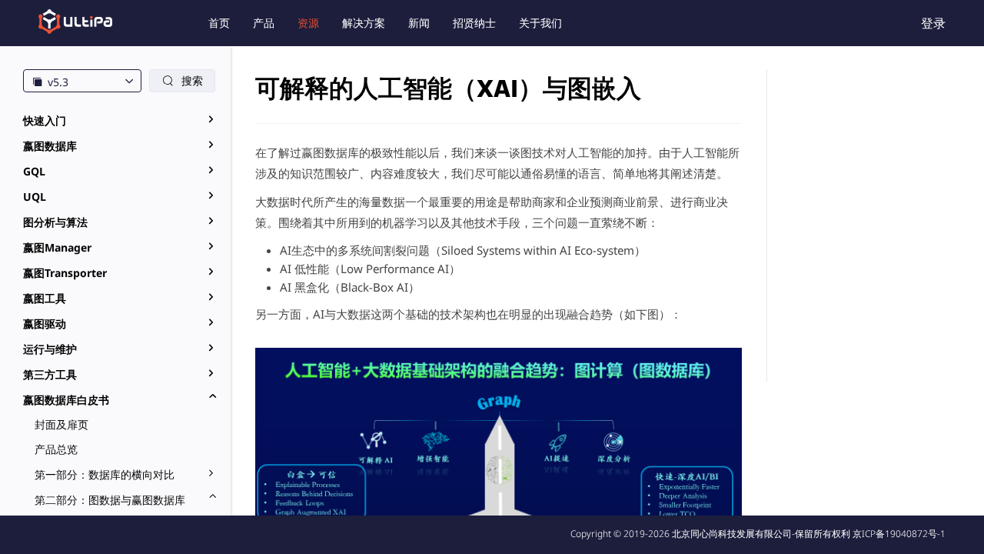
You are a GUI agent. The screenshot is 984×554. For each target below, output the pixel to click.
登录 (933, 23)
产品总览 (56, 449)
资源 (308, 22)
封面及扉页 (61, 424)
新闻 (419, 22)
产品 (263, 22)
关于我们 (540, 22)
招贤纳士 (474, 22)
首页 (219, 22)
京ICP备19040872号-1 (899, 533)
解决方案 (363, 22)
